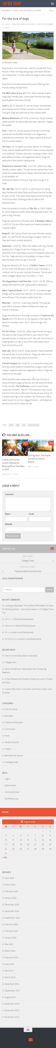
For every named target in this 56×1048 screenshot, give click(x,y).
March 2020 (10, 951)
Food (15, 10)
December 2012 (12, 1010)
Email (32, 514)
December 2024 (12, 911)
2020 (11, 425)
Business (6, 10)
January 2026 (10, 898)
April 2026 (9, 878)
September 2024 (12, 918)
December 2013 (12, 1004)
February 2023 (11, 924)
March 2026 (10, 884)
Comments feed (12, 792)
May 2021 (9, 944)
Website (8, 524)
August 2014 (10, 997)
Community (10, 729)
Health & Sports (12, 742)
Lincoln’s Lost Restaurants (22, 632)
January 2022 (10, 937)
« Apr (4, 857)
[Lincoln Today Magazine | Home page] (15, 3)
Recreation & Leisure (30, 10)
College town (10, 662)
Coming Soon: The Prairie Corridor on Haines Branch (39, 458)
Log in (7, 779)
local (23, 425)
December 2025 (12, 904)
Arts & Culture (11, 709)
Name (8, 514)
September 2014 (12, 990)
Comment (10, 494)
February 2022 (11, 931)
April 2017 (9, 970)
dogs (17, 425)
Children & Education (14, 722)
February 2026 (11, 891)
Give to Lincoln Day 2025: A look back (21, 655)
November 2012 (12, 1017)
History (8, 749)
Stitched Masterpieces (23, 619)
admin (7, 24)
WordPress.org (11, 798)
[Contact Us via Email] (52, 548)
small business (33, 425)
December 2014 (12, 984)
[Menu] (52, 3)
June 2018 (9, 964)
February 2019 (11, 957)
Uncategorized (11, 762)
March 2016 (10, 977)
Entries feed (10, 785)
